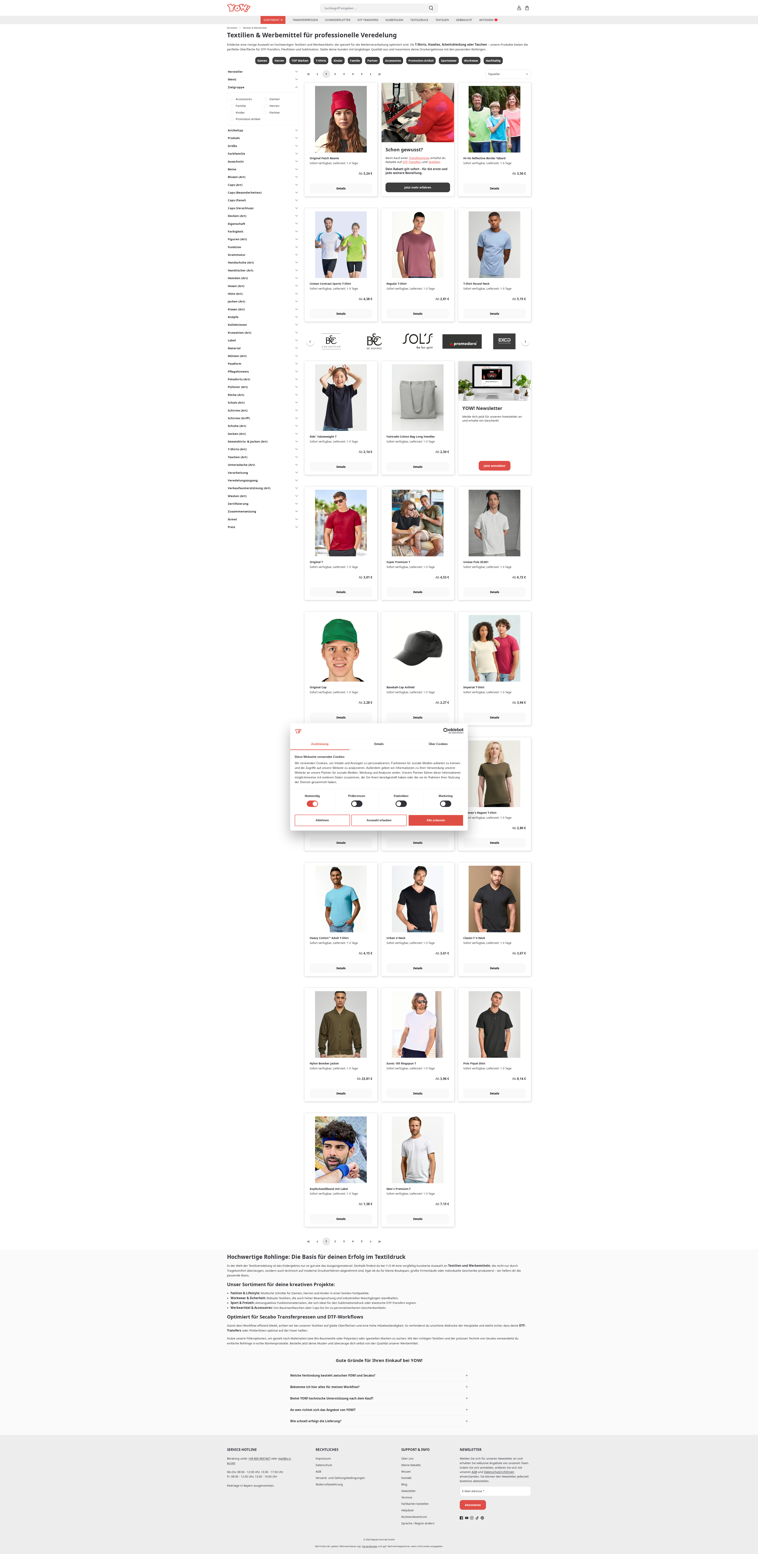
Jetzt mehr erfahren (417, 187)
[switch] (356, 804)
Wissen (406, 1471)
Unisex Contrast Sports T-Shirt (330, 283)
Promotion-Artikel (420, 60)
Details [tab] (379, 744)
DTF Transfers (411, 162)
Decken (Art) (237, 216)
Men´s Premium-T (399, 1189)
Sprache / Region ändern (417, 1523)
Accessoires (393, 60)
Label (232, 340)
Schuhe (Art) (237, 426)
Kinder (338, 60)
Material (234, 348)
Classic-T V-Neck (474, 938)
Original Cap (318, 687)
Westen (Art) (237, 496)
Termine (406, 1497)
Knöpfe (233, 317)
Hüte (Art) (235, 294)
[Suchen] (431, 8)
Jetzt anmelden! (494, 466)
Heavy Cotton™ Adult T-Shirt (329, 938)
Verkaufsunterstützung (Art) (249, 488)
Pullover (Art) (238, 387)
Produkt (234, 138)
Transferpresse (419, 158)
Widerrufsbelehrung (329, 1484)
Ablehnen (322, 820)
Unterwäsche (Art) (241, 465)
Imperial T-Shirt (473, 687)
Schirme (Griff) (239, 418)
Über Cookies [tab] (438, 744)
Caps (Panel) (237, 200)
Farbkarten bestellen (415, 1504)
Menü (232, 79)
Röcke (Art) (236, 395)
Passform (234, 363)
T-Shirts (321, 60)
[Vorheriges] (310, 341)
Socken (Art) (237, 434)
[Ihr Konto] (519, 8)
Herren (279, 60)
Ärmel (232, 519)
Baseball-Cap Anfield (401, 687)
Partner (372, 60)
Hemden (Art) (238, 278)
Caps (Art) (235, 185)
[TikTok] (477, 1518)
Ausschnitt (236, 161)
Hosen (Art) (236, 286)
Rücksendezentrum (414, 1517)
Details (341, 188)
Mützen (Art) (237, 356)
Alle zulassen (436, 820)
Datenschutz (324, 1465)
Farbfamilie (236, 153)
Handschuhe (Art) (241, 262)
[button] (379, 1375)
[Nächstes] (525, 341)
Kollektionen (237, 325)
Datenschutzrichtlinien (499, 1472)
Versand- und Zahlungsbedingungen (340, 1478)
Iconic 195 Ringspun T (401, 1063)
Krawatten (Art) (239, 332)
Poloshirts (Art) (239, 379)
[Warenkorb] (527, 8)
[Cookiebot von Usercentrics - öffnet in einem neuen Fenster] (446, 731)
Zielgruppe (236, 87)
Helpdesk (407, 1510)
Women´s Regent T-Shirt (479, 813)
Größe (232, 146)
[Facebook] (461, 1518)
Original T (316, 562)
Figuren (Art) (237, 239)
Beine (232, 169)
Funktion (234, 247)
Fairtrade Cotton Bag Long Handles (411, 436)
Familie (355, 60)
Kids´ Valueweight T (323, 436)
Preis (231, 527)
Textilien (434, 162)
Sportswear (449, 60)
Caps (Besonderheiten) (245, 192)
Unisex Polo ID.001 (476, 562)
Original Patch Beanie (324, 158)
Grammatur (237, 255)
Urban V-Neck (396, 938)
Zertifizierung (238, 504)
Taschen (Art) (237, 457)
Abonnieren (473, 1505)
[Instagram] (472, 1518)
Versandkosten (369, 1546)
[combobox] (372, 8)
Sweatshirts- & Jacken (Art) (247, 441)
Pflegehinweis (238, 371)
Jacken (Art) (236, 301)
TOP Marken (300, 60)
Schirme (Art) (238, 410)
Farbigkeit (235, 231)
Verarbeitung (238, 473)
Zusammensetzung (242, 511)
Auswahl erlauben (379, 820)
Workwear (471, 60)
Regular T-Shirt (397, 283)
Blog (404, 1484)
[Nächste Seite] (371, 74)
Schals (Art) (236, 402)
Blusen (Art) (236, 177)
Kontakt (406, 1478)
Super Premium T (398, 562)
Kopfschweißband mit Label (329, 1189)
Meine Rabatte (411, 1465)
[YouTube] (466, 1518)
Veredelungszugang (243, 480)
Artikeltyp (235, 130)
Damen (262, 60)
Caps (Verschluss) (240, 208)
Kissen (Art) (236, 309)
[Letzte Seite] (380, 74)
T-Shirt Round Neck (476, 283)
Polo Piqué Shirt (474, 1063)
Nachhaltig (493, 60)
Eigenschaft (236, 224)
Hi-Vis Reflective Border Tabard (484, 158)
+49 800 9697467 (259, 1458)
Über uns (407, 1458)
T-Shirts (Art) (237, 449)
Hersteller (235, 71)
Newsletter (408, 1491)
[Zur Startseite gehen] (239, 8)
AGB (318, 1471)
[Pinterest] (482, 1518)
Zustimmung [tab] (320, 744)
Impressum (323, 1458)
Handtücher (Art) (240, 270)
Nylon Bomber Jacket (324, 1063)
